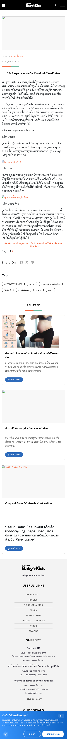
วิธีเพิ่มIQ (7, 290)
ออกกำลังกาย (23, 290)
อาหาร (38, 290)
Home (4, 56)
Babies (33, 600)
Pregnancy (33, 594)
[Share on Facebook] (21, 262)
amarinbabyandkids (13, 284)
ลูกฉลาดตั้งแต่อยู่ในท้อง (50, 284)
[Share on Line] (32, 262)
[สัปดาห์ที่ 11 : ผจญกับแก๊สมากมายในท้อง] (33, 406)
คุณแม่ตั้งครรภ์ (17, 56)
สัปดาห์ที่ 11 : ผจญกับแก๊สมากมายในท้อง (26, 428)
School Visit (33, 615)
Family (33, 610)
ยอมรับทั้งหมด (53, 734)
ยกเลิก (32, 734)
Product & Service (33, 620)
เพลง (50, 290)
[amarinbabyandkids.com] (33, 5)
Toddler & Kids (33, 605)
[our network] (4, 5)
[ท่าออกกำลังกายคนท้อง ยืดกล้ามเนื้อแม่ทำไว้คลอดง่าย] (33, 331)
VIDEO (33, 626)
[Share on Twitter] (26, 262)
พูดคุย (31, 284)
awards (33, 631)
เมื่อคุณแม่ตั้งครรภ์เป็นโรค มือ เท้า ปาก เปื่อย (28, 503)
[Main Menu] (62, 5)
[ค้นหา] (55, 5)
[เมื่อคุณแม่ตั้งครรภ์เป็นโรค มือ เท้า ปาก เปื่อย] (33, 481)
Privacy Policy (34, 698)
